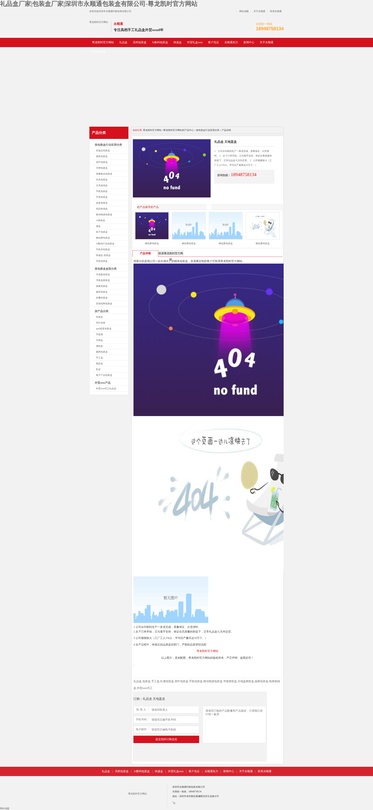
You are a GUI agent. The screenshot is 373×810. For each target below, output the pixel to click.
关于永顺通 (259, 11)
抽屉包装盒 (102, 286)
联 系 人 (141, 709)
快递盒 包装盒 (103, 255)
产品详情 (226, 130)
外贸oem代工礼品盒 (106, 388)
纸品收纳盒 (102, 208)
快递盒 (177, 42)
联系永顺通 (276, 11)
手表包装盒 (102, 197)
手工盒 (99, 357)
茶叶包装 (100, 322)
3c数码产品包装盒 (105, 243)
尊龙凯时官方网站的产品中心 (178, 130)
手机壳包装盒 (103, 249)
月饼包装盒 (102, 168)
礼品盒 (123, 42)
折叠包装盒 (102, 297)
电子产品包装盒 (104, 375)
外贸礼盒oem (195, 42)
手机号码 (141, 719)
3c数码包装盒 (160, 42)
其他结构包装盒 (104, 303)
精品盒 (99, 363)
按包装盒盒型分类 (106, 268)
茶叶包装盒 (102, 162)
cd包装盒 (100, 220)
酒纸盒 (99, 346)
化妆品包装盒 (103, 150)
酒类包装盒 (102, 156)
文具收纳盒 (102, 185)
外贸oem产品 (103, 382)
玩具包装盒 (102, 179)
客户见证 (213, 42)
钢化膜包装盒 (103, 237)
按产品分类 (101, 311)
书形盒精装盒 (103, 280)
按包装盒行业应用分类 (108, 144)
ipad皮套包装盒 (104, 328)
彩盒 (98, 369)
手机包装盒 (102, 191)
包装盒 (99, 317)
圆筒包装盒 (102, 292)
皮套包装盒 (102, 203)
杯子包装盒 (102, 232)
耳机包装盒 (102, 261)
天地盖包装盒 (103, 274)
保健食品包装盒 (104, 173)
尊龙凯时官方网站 (98, 22)
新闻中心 (248, 42)
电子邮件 (141, 729)
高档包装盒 (139, 42)
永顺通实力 (231, 42)
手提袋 (99, 334)
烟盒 (98, 226)
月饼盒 (99, 340)
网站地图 (244, 11)
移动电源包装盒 (104, 214)
